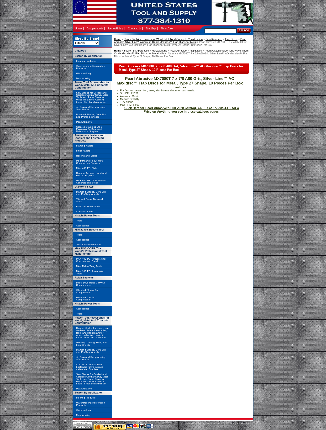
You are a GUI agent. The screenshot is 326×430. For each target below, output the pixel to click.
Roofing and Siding (86, 155)
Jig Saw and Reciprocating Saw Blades (90, 108)
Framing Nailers (84, 145)
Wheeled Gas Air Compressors (85, 298)
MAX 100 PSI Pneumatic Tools (90, 272)
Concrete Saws (84, 211)
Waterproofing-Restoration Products (90, 67)
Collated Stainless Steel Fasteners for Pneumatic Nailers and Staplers (89, 129)
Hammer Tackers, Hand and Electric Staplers (91, 174)
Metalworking (159, 50)
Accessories (82, 225)
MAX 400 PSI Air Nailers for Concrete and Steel (91, 181)
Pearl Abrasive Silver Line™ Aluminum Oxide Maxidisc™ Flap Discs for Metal (180, 40)
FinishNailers (83, 150)
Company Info (95, 28)
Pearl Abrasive (213, 39)
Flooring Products (85, 61)
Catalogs (80, 50)
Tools (79, 220)
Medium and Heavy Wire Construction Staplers (89, 161)
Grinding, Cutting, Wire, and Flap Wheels (91, 343)
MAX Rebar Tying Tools (89, 266)
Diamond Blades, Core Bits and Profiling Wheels (91, 115)
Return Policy (115, 28)
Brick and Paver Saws (88, 206)
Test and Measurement (88, 244)
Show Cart (167, 28)
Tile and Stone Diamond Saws (89, 200)
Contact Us (134, 28)
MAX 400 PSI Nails (86, 168)
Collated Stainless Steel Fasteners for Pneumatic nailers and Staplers (89, 367)
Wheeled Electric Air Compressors (87, 291)
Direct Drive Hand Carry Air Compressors (90, 283)
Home (78, 28)
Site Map (151, 28)
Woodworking (83, 73)
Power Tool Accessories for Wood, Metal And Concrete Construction (163, 39)
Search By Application (136, 50)
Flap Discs (231, 39)
